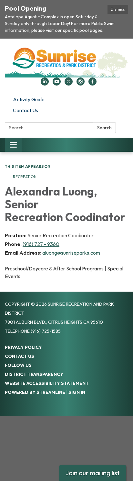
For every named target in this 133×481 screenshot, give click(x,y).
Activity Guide (29, 99)
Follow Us (18, 365)
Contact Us (25, 110)
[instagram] (81, 83)
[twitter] (69, 83)
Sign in (76, 392)
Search (104, 128)
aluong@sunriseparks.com (71, 253)
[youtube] (57, 83)
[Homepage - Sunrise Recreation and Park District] (66, 61)
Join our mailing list (93, 473)
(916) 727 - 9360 (41, 244)
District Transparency (34, 374)
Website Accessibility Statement (47, 383)
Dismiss (118, 9)
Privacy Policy (23, 347)
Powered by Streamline (35, 392)
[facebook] (92, 83)
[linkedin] (45, 83)
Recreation (25, 176)
